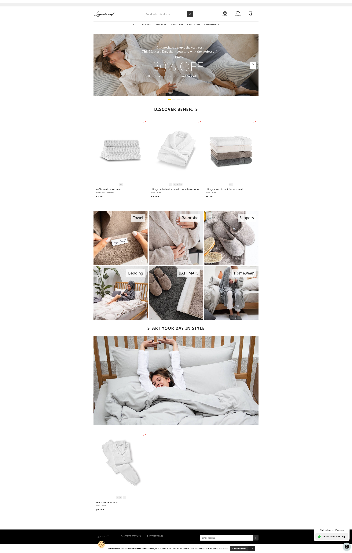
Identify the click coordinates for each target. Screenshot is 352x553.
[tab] (134, 538)
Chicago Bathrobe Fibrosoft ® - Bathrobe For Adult (175, 189)
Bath (135, 24)
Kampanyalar (211, 24)
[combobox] (168, 14)
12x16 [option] (121, 184)
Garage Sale (193, 24)
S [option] (117, 497)
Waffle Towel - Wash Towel (108, 189)
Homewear (160, 24)
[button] (144, 122)
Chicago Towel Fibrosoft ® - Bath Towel (224, 189)
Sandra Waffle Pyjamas (107, 502)
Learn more (223, 548)
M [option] (174, 184)
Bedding (146, 24)
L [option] (177, 184)
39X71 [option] (230, 184)
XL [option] (181, 184)
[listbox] (121, 184)
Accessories (176, 24)
